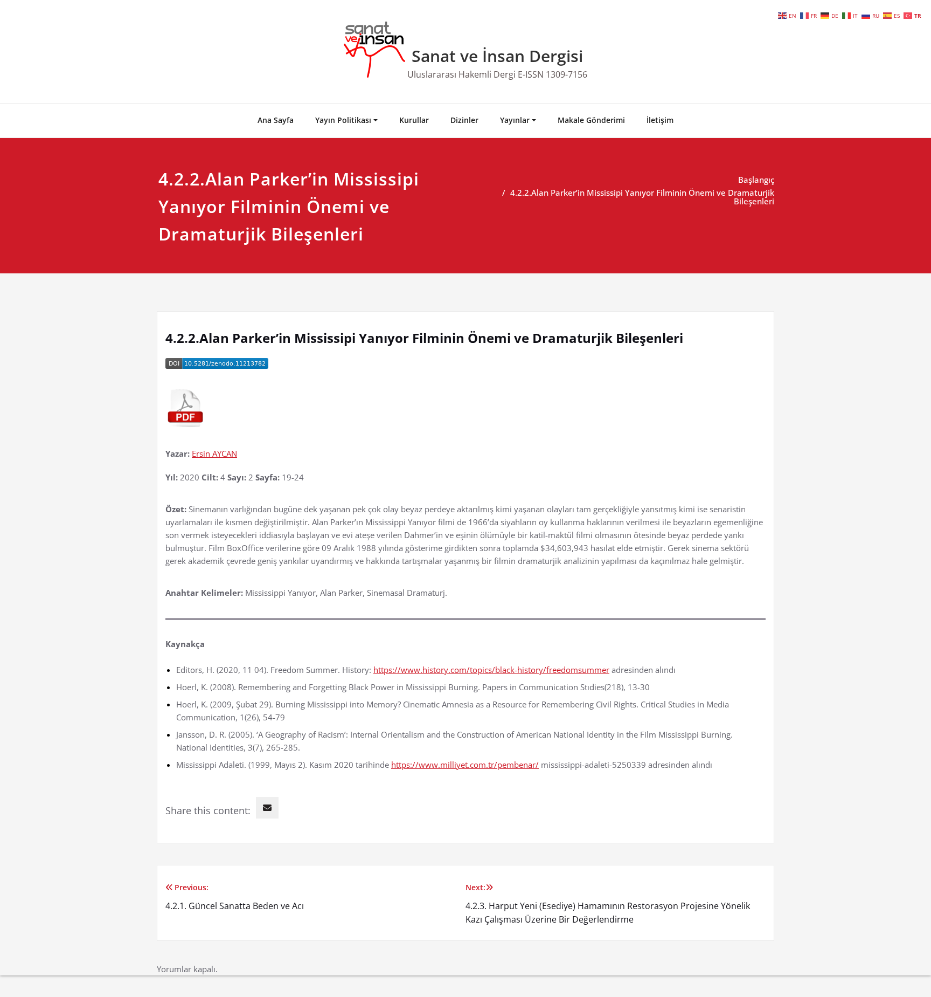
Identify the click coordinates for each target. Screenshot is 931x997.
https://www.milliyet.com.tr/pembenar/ (465, 764)
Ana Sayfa (276, 120)
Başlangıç (756, 179)
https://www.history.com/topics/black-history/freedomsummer (491, 669)
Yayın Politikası (343, 120)
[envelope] (267, 808)
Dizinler (464, 120)
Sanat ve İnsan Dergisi (497, 56)
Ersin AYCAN (214, 453)
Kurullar (414, 120)
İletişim (660, 120)
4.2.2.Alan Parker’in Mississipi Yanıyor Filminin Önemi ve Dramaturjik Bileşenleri (642, 197)
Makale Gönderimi (591, 120)
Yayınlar (515, 120)
